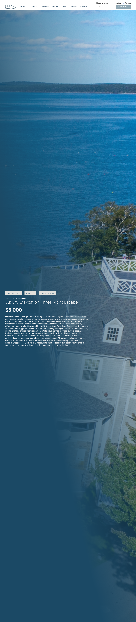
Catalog (74, 7)
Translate (128, 3)
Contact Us (123, 7)
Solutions (34, 7)
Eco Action (45, 7)
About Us (65, 7)
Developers (83, 7)
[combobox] (102, 7)
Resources (55, 7)
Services (22, 7)
